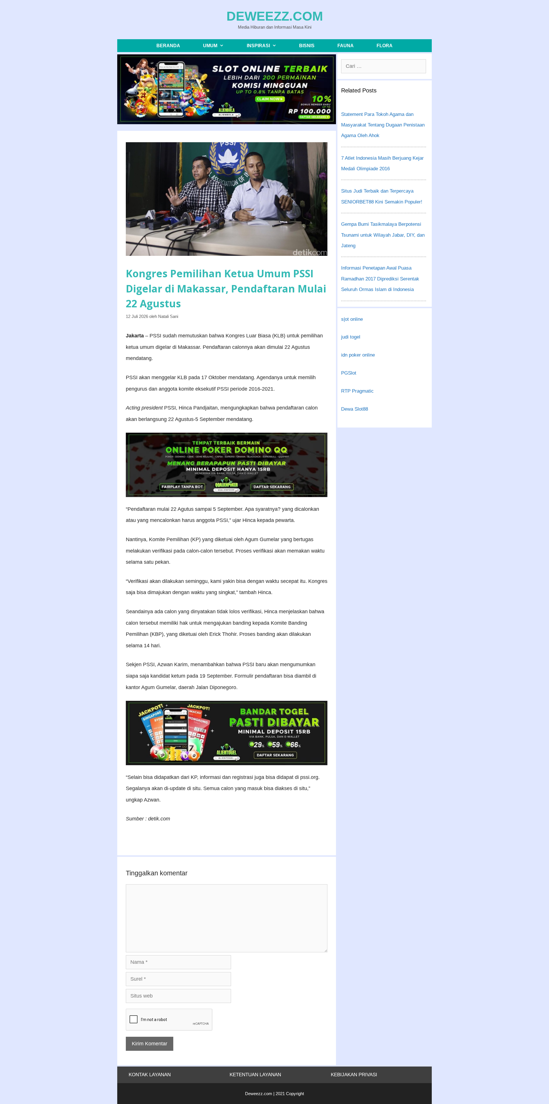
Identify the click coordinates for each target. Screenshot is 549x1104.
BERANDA (168, 45)
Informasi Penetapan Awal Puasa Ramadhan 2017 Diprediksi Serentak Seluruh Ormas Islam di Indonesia (380, 278)
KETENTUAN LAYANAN (255, 1074)
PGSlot (348, 373)
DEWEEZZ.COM (274, 16)
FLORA (385, 45)
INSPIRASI (258, 45)
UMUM (210, 45)
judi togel (350, 337)
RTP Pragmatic (357, 391)
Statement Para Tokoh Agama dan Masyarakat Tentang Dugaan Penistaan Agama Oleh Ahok (383, 125)
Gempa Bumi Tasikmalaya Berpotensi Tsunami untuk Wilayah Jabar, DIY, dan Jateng (383, 234)
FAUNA (345, 45)
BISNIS (307, 45)
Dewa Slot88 (354, 409)
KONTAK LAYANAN (150, 1074)
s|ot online (352, 319)
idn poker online (358, 355)
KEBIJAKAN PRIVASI (354, 1074)
